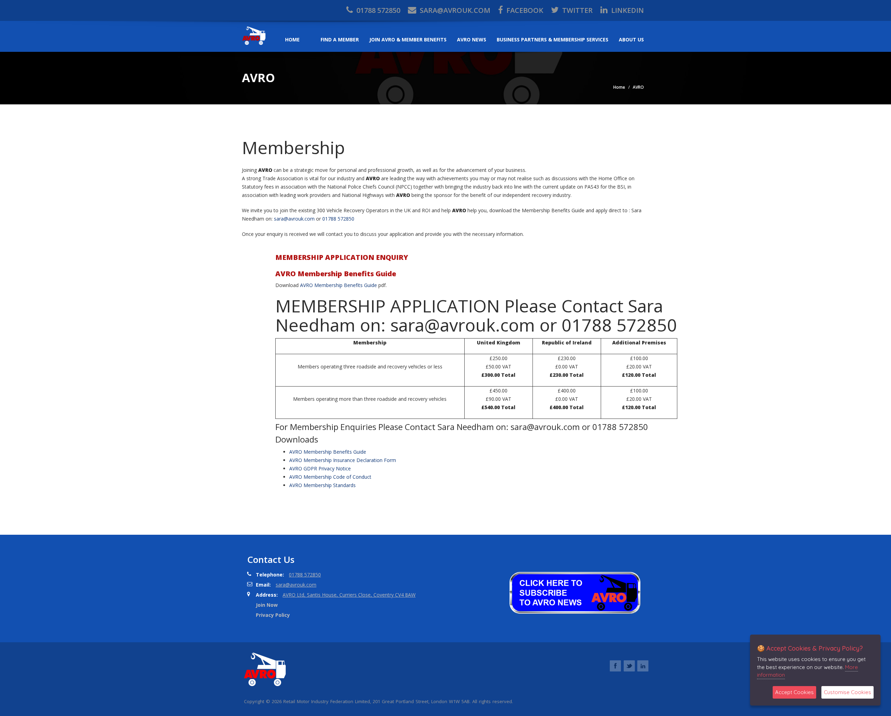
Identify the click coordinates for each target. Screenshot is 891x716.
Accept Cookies (794, 692)
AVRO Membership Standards (322, 485)
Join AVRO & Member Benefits (408, 39)
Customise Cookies (847, 692)
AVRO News (471, 39)
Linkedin (626, 10)
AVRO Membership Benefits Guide (338, 285)
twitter (576, 10)
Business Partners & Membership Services (552, 39)
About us (631, 39)
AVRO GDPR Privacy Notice (320, 468)
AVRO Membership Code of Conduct (330, 477)
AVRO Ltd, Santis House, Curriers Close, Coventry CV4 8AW (349, 594)
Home (292, 39)
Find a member (340, 39)
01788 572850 (377, 10)
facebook (524, 10)
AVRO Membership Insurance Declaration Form (342, 460)
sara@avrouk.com (454, 10)
